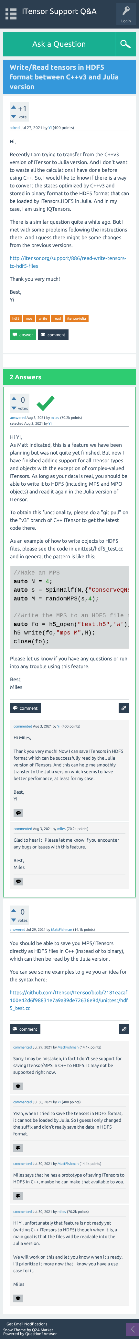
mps (29, 318)
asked (15, 127)
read (57, 318)
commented (23, 726)
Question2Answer (41, 1334)
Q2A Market (42, 1330)
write (43, 318)
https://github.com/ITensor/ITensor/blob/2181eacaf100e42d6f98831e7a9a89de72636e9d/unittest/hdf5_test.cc (69, 1000)
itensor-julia (76, 318)
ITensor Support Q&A (59, 11)
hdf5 (15, 318)
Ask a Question (59, 44)
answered (18, 418)
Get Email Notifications (26, 1324)
